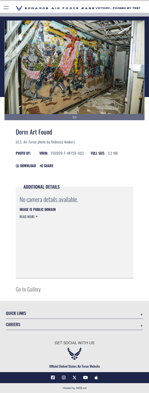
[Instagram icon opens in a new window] (64, 377)
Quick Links (16, 313)
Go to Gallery (28, 289)
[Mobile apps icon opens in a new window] (96, 377)
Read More (28, 216)
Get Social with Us (74, 343)
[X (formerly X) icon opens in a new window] (74, 377)
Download (27, 165)
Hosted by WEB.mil (74, 388)
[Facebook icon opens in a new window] (53, 377)
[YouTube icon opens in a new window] (85, 377)
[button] (6, 8)
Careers (13, 324)
